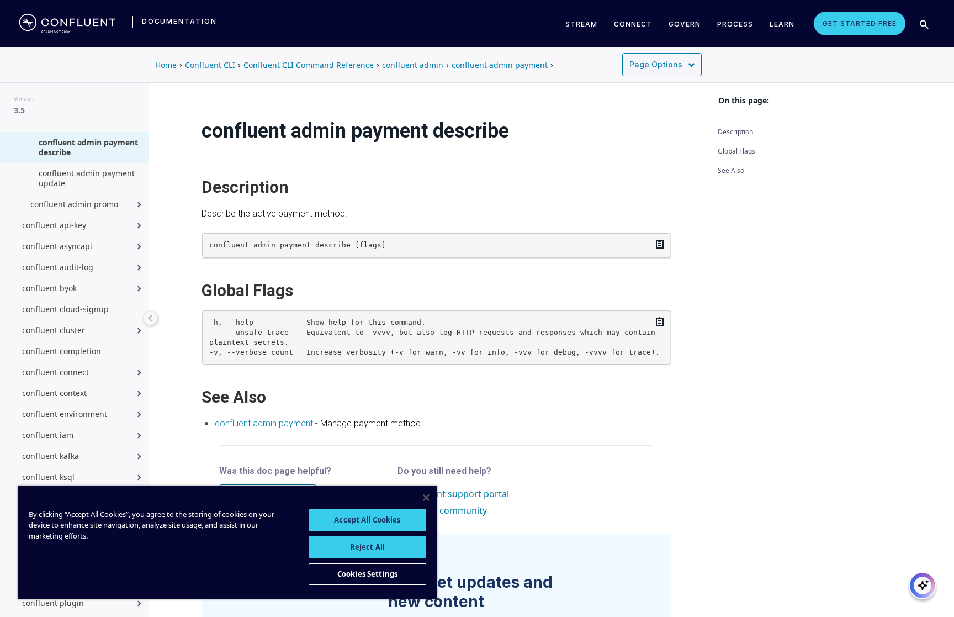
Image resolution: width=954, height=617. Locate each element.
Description (735, 131)
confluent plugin (53, 603)
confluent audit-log (57, 267)
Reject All (367, 547)
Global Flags (736, 151)
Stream (581, 24)
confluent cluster (53, 330)
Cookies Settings (367, 574)
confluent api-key (54, 225)
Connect (633, 24)
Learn (782, 24)
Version (24, 99)
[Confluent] (67, 23)
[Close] (426, 497)
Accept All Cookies (367, 520)
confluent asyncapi (57, 246)
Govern (685, 24)
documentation (179, 21)
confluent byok (49, 288)
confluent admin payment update (87, 178)
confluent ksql (48, 477)
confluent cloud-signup (65, 309)
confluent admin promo (74, 204)
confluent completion (61, 351)
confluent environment (64, 414)
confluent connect (55, 372)
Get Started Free (860, 23)
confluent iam (47, 435)
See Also (731, 170)
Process (735, 24)
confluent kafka (50, 456)
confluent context (54, 393)
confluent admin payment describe (88, 147)
